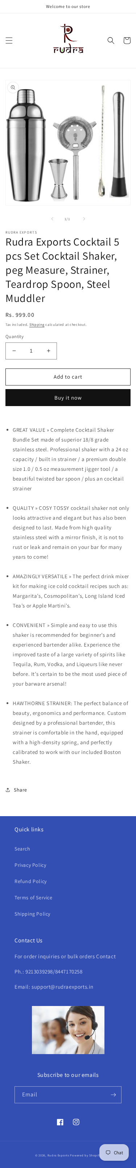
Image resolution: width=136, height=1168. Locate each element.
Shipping (37, 324)
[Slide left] (52, 219)
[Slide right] (84, 219)
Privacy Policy (30, 865)
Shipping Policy (32, 914)
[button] (9, 40)
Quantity (14, 336)
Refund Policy (31, 881)
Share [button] (20, 790)
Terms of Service (34, 897)
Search (22, 848)
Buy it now (68, 397)
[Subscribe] (113, 1094)
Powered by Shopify (85, 1155)
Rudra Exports (58, 1155)
